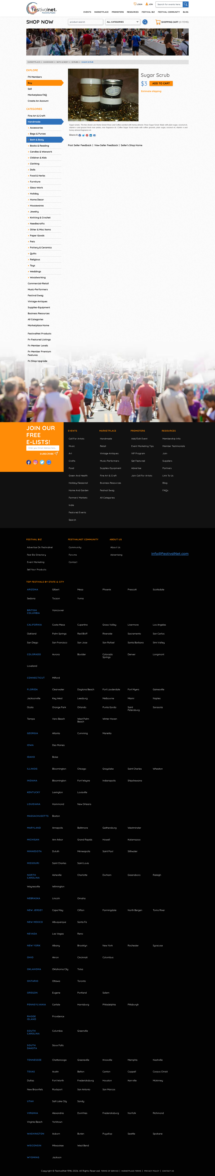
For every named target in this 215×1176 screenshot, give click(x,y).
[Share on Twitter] (83, 135)
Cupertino (82, 624)
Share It (73, 134)
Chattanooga (59, 1059)
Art (70, 453)
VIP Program (138, 453)
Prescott (132, 589)
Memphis (132, 1059)
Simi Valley (159, 642)
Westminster (134, 827)
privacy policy (151, 1171)
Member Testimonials (173, 446)
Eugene (56, 992)
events (87, 12)
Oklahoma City (60, 969)
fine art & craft (36, 115)
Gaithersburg (110, 827)
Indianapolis (109, 780)
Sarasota (158, 707)
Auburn (56, 1133)
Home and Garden (79, 490)
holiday (34, 193)
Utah (30, 1101)
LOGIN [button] (139, 4)
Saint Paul (108, 851)
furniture (35, 181)
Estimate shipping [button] (151, 91)
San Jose (82, 642)
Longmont (158, 654)
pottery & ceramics (41, 247)
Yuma (80, 598)
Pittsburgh (133, 1004)
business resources (39, 313)
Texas (31, 1071)
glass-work (36, 187)
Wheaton (158, 768)
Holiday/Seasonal (78, 483)
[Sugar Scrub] (103, 94)
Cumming (82, 733)
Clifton (80, 910)
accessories (36, 127)
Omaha (81, 898)
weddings (35, 271)
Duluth (55, 851)
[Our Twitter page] (42, 462)
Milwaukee (58, 1145)
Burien (80, 1133)
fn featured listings (39, 339)
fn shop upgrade (37, 361)
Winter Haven (110, 718)
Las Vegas (58, 933)
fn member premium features (39, 353)
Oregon (32, 992)
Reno (80, 933)
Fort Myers (133, 689)
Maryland (34, 827)
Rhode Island (31, 1018)
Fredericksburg (85, 1080)
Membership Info (171, 438)
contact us (168, 1171)
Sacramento (134, 633)
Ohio (30, 957)
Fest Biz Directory (36, 554)
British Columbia (33, 611)
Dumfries (82, 1113)
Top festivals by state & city (45, 581)
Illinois (32, 768)
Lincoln (56, 898)
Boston (56, 815)
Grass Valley (109, 624)
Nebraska (33, 898)
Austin (55, 1071)
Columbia (57, 1030)
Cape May (57, 910)
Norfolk (132, 1113)
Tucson (56, 598)
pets (32, 241)
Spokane (157, 1133)
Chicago (81, 768)
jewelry (34, 211)
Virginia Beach (34, 1121)
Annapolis (57, 827)
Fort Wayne (83, 780)
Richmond (158, 1113)
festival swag (35, 295)
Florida (32, 689)
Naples (157, 698)
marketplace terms (131, 1171)
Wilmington (58, 886)
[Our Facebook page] (28, 462)
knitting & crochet (40, 217)
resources (133, 12)
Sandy (80, 1101)
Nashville (158, 1059)
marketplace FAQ (37, 94)
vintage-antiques (37, 301)
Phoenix (107, 589)
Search (72, 519)
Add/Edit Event (139, 438)
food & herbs (37, 175)
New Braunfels (35, 1089)
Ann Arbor (57, 839)
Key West (57, 698)
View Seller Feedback (106, 145)
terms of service (109, 1171)
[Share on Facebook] (80, 135)
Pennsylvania (36, 1004)
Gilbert (55, 589)
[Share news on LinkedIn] (91, 135)
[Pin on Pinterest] (87, 135)
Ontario (32, 981)
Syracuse (158, 945)
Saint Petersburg (134, 708)
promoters (118, 12)
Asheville (57, 874)
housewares (37, 205)
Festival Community (169, 12)
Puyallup (107, 1133)
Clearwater (58, 689)
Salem (106, 992)
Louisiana (33, 804)
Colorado (34, 654)
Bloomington (59, 768)
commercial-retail (38, 283)
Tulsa (80, 969)
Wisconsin (34, 1145)
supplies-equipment (39, 307)
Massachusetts (36, 815)
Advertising (116, 554)
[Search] (186, 4)
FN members (35, 76)
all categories (35, 319)
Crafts (72, 460)
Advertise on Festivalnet (40, 547)
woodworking (38, 277)
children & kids (38, 157)
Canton (106, 1071)
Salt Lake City (59, 1101)
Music (72, 446)
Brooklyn (82, 945)
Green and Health (78, 475)
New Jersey (35, 910)
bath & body (37, 139)
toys (32, 265)
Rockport (57, 1089)
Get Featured (138, 460)
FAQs (165, 490)
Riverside (107, 633)
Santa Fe (82, 921)
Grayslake (108, 768)
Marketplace (101, 12)
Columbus (108, 957)
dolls (32, 169)
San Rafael (109, 642)
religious (35, 259)
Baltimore (82, 827)
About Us (116, 539)
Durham (107, 874)
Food (71, 468)
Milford (56, 677)
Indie (71, 505)
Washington (35, 1133)
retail (103, 446)
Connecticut (36, 677)
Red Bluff (82, 633)
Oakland (31, 633)
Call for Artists (76, 438)
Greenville (82, 1030)
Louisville (82, 792)
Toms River (159, 910)
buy (30, 82)
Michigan (33, 839)
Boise (55, 756)
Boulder (81, 654)
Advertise (136, 468)
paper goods (37, 235)
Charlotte (82, 874)
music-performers (38, 289)
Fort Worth (58, 1080)
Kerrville (132, 1080)
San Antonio (83, 1089)
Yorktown (57, 1121)
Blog (185, 12)
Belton (80, 1071)
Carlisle (56, 1004)
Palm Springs (59, 633)
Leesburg (82, 698)
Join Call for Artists (141, 475)
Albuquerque (59, 921)
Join (164, 453)
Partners (167, 468)
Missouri (33, 863)
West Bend (83, 1145)
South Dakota (32, 1046)
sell (30, 88)
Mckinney (158, 1080)
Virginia (32, 1113)
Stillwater (132, 851)
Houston (107, 1080)
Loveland (32, 665)
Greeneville (83, 1059)
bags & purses (38, 133)
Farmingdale (109, 910)
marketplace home (38, 325)
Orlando (81, 707)
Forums (73, 554)
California (34, 624)
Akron (55, 957)
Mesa (80, 589)
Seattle (131, 1133)
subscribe (47, 453)
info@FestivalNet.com (170, 553)
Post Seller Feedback (79, 145)
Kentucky (33, 792)
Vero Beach (58, 718)
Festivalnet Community (83, 539)
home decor (37, 199)
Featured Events (77, 512)
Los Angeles (159, 624)
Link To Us (167, 475)
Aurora (56, 654)
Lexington (57, 792)
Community (75, 547)
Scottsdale (158, 589)
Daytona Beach (85, 689)
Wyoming (33, 1157)
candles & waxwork (41, 151)
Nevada (32, 933)
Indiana (32, 780)
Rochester (133, 945)
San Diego (32, 642)
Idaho (31, 756)
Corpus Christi (160, 1071)
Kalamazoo (134, 839)
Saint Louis (83, 863)
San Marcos (109, 1089)
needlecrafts (37, 223)
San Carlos (159, 633)
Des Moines (58, 745)
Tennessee (34, 1059)
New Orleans (84, 804)
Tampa (31, 718)
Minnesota (34, 851)
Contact (73, 562)
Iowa (30, 745)
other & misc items (40, 229)
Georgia (32, 733)
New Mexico (35, 921)
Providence (58, 1016)
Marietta (107, 733)
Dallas (30, 1080)
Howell (106, 839)
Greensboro (134, 874)
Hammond (58, 804)
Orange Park (59, 707)
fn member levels (38, 345)
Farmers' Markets (78, 497)
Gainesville (158, 689)
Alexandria (58, 1113)
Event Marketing (35, 562)
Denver (131, 654)
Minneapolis (83, 851)
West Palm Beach (83, 720)
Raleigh (157, 874)
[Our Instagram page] (35, 462)
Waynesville (33, 886)
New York (33, 945)
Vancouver (58, 610)
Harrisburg (83, 1004)
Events (72, 430)
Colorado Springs (108, 656)
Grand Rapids (84, 839)
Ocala (30, 707)
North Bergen (135, 910)
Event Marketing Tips (142, 446)
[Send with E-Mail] (94, 135)
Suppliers (167, 460)
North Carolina (33, 876)
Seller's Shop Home (131, 145)
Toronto (81, 981)
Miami (131, 698)
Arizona (32, 589)
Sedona (31, 598)
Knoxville (107, 1059)
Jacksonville (33, 698)
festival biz (148, 12)
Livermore (133, 624)
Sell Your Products (36, 569)
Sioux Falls (58, 1045)
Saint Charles (135, 768)
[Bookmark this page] (49, 462)
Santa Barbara (136, 642)
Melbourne (108, 698)
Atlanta (56, 733)
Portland (82, 992)
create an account (38, 100)
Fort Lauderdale (111, 689)
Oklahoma (34, 969)
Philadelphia (109, 1004)
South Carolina (33, 1032)
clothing (34, 163)
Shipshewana (135, 780)
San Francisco (59, 642)
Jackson (56, 1157)
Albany (56, 945)
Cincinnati (82, 957)
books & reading (39, 145)
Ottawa (56, 981)
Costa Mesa (58, 624)
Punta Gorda (109, 707)
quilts (33, 253)
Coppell (132, 1071)
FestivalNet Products (39, 333)
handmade (34, 121)
